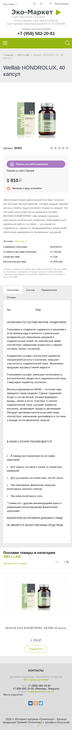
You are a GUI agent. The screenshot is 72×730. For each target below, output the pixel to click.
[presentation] (13, 289)
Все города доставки (36, 679)
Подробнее (36, 648)
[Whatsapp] (34, 3)
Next (66, 562)
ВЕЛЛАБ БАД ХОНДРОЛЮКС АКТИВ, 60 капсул (36, 627)
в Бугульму (19, 241)
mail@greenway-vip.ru (40, 691)
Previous (57, 562)
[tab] (13, 289)
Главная (8, 55)
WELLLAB (23, 55)
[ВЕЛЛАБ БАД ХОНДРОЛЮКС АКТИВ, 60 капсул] (35, 597)
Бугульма (8, 4)
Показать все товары (15, 563)
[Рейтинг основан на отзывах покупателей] (59, 148)
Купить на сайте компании (32, 164)
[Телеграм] (41, 4)
